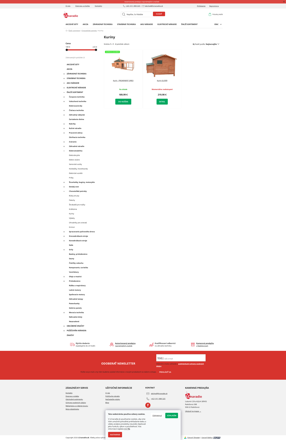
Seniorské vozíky (75, 164)
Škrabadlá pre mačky (77, 204)
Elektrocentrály (75, 106)
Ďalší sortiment (75, 92)
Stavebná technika (76, 78)
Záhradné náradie (76, 146)
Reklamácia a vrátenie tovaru (77, 406)
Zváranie (73, 142)
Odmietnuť (157, 415)
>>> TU (127, 429)
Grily (71, 249)
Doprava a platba (82, 6)
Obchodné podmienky (74, 399)
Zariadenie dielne (76, 119)
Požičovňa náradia (76, 330)
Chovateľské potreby (78, 191)
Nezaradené (74, 321)
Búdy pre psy (74, 196)
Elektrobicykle (74, 155)
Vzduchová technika (77, 101)
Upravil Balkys (207, 437)
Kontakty (98, 6)
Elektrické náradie (76, 87)
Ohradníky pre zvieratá (78, 222)
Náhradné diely (75, 317)
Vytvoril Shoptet (193, 437)
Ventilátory (74, 272)
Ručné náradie (75, 128)
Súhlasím (171, 415)
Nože (71, 245)
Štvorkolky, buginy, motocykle (82, 182)
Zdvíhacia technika (77, 137)
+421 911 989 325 (133, 6)
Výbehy (72, 218)
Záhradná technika (76, 73)
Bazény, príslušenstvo (78, 254)
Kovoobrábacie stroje (78, 240)
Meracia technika (76, 312)
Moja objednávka (72, 409)
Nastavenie (115, 434)
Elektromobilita (75, 151)
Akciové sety (73, 64)
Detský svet (74, 187)
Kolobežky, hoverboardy (78, 169)
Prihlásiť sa (165, 372)
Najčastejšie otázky (112, 399)
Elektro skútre (74, 160)
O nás (68, 6)
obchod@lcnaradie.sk (154, 6)
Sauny (71, 258)
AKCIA (69, 69)
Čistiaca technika (76, 110)
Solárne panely (75, 308)
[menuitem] (71, 24)
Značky (70, 335)
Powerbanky (74, 303)
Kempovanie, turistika (78, 267)
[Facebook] (147, 405)
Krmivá (72, 227)
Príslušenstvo (74, 281)
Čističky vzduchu (76, 263)
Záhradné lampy (76, 299)
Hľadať (159, 14)
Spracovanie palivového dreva (82, 231)
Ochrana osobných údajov (76, 402)
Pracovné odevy (75, 133)
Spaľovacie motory (77, 294)
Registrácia (214, 6)
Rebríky (72, 124)
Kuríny (71, 213)
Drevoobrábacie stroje (78, 236)
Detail (162, 101)
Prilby (71, 178)
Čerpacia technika (77, 97)
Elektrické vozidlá (75, 173)
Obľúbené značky (75, 326)
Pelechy (72, 200)
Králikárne (73, 209)
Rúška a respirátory (77, 285)
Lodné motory (75, 290)
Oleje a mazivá (75, 276)
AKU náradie (73, 83)
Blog (107, 402)
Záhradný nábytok (77, 115)
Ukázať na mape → (193, 411)
